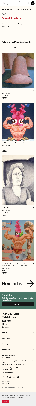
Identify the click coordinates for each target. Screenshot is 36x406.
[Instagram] (7, 377)
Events (6, 321)
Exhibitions (9, 317)
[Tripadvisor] (14, 377)
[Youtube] (10, 377)
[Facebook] (3, 377)
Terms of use (6, 383)
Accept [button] (5, 401)
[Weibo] (18, 377)
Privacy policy (6, 381)
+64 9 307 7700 (7, 373)
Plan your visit (10, 314)
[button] (18, 76)
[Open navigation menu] (33, 3)
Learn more (20, 397)
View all (16, 48)
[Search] (28, 3)
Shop (5, 328)
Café (5, 324)
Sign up (16, 304)
